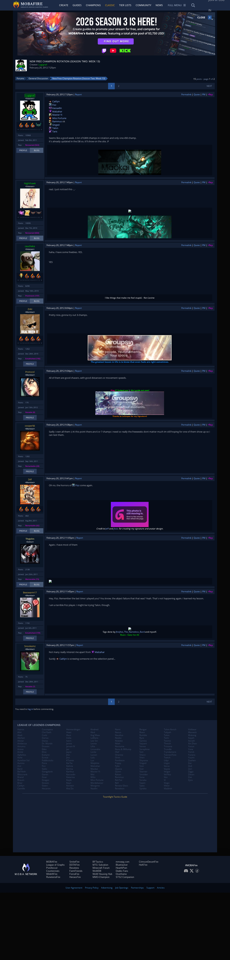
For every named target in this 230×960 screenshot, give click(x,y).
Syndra (142, 788)
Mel (92, 774)
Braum (20, 780)
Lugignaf (42, 64)
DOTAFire (74, 864)
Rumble (143, 735)
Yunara (191, 754)
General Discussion (38, 78)
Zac (190, 763)
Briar (19, 783)
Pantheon (120, 760)
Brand (20, 777)
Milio (93, 777)
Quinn (118, 771)
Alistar (20, 740)
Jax (67, 749)
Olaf (117, 752)
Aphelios (21, 754)
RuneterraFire (53, 877)
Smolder (143, 774)
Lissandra (95, 749)
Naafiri (94, 788)
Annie (20, 752)
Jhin (68, 754)
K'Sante (70, 760)
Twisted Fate (170, 754)
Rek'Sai (118, 780)
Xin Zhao (192, 743)
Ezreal (45, 757)
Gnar (44, 777)
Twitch (167, 757)
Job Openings (121, 887)
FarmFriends (75, 871)
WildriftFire (51, 874)
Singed (55, 124)
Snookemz (30, 646)
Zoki (30, 309)
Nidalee (119, 740)
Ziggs (191, 771)
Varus (167, 766)
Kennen (70, 785)
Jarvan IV (70, 746)
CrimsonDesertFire (148, 861)
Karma (69, 768)
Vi (165, 780)
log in (30, 709)
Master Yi (57, 114)
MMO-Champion (101, 877)
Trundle (168, 749)
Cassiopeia (47, 729)
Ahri (19, 732)
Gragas (45, 780)
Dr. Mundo (47, 743)
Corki (44, 735)
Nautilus (119, 735)
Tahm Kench (170, 729)
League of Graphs (55, 864)
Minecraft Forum (101, 868)
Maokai (94, 768)
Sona (141, 777)
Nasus (118, 732)
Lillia (93, 746)
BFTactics (98, 861)
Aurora (20, 763)
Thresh (167, 743)
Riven (142, 732)
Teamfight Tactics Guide (115, 796)
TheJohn (30, 538)
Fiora (44, 763)
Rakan (118, 774)
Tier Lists (125, 5)
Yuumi (191, 757)
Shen (141, 757)
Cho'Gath (46, 732)
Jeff (107, 528)
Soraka (142, 780)
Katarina (70, 777)
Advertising (106, 887)
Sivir (141, 768)
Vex (165, 777)
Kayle (69, 780)
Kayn (68, 783)
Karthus (70, 771)
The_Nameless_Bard (134, 631)
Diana (45, 740)
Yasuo (191, 746)
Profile (23, 150)
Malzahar (57, 111)
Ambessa (22, 743)
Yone (190, 749)
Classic (110, 5)
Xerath (191, 740)
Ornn (117, 757)
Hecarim (46, 788)
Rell (117, 783)
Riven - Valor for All (129, 634)
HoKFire (143, 864)
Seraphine (144, 749)
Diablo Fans (122, 871)
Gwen (45, 785)
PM (203, 94)
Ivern (68, 740)
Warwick (192, 732)
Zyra (190, 780)
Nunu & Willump (123, 749)
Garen (45, 774)
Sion (141, 766)
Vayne (167, 768)
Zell (30, 479)
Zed (190, 766)
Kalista (69, 766)
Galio (44, 768)
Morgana (95, 785)
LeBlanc (94, 738)
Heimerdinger (73, 729)
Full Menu (175, 5)
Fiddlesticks (47, 760)
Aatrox (20, 729)
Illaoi (68, 735)
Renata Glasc (121, 785)
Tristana (168, 746)
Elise (44, 752)
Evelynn (46, 754)
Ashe (19, 757)
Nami (117, 729)
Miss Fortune (59, 118)
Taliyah (167, 732)
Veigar (167, 771)
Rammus (57, 121)
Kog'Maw (95, 735)
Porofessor (52, 868)
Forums (20, 78)
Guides (77, 5)
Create (63, 5)
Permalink (186, 94)
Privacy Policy (91, 887)
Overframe (121, 874)
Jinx (68, 757)
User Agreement (74, 887)
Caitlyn (56, 101)
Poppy (118, 763)
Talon (55, 128)
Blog (36, 150)
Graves (45, 783)
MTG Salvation (100, 864)
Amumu (21, 746)
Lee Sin (94, 740)
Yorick (191, 752)
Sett (141, 752)
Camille (21, 788)
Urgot (167, 763)
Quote (197, 94)
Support (150, 887)
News (159, 5)
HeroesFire (75, 877)
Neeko (118, 738)
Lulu (93, 757)
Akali (19, 735)
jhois (116, 528)
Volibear (192, 729)
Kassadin (57, 108)
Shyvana (143, 760)
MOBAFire (51, 861)
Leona (94, 743)
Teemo (167, 740)
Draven (45, 746)
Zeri (190, 768)
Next (209, 86)
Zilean (191, 774)
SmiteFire (74, 861)
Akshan (21, 738)
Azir (19, 766)
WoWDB (97, 871)
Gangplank (47, 771)
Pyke (117, 766)
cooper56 (30, 425)
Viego (166, 783)
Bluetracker (122, 864)
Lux (92, 760)
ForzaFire (74, 874)
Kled (93, 732)
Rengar (143, 729)
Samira (143, 740)
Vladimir (168, 788)
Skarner (143, 771)
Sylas (142, 785)
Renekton (119, 788)
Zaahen (192, 760)
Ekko (44, 749)
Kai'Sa (69, 763)
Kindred (94, 729)
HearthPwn (121, 868)
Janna (69, 743)
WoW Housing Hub (102, 874)
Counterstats (52, 871)
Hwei (68, 732)
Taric (54, 131)
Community (143, 5)
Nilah (117, 743)
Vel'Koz (167, 774)
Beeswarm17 (30, 592)
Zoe (190, 777)
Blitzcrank (22, 774)
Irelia (68, 738)
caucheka (30, 246)
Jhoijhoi (119, 631)
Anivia (20, 749)
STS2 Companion (125, 877)
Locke (93, 752)
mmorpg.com (122, 861)
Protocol (29, 371)
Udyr (166, 760)
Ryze (141, 738)
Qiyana (118, 768)
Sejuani (143, 743)
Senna (142, 746)
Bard (19, 768)
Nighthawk (30, 183)
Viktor (167, 785)
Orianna (119, 754)
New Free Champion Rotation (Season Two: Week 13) (78, 78)
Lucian (94, 754)
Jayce (69, 752)
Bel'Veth (21, 771)
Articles (161, 887)
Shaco (142, 754)
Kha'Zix (69, 788)
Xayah (191, 738)
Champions (93, 5)
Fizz (54, 104)
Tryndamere (170, 752)
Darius (45, 738)
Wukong (192, 735)
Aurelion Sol (23, 760)
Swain (142, 783)
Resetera (74, 868)
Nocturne (119, 746)
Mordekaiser (97, 783)
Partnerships (137, 887)
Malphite (95, 763)
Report (78, 94)
